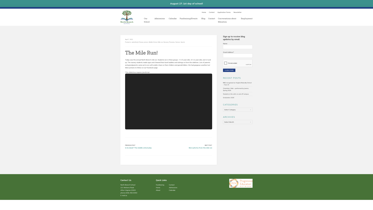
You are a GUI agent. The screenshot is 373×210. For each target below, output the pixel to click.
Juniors (146, 42)
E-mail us (123, 195)
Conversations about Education (227, 20)
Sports (183, 42)
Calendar (173, 18)
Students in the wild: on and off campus (236, 94)
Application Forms (224, 12)
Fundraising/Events (188, 18)
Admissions (159, 18)
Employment (247, 18)
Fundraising (160, 185)
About (158, 190)
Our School (147, 20)
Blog (203, 18)
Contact (212, 12)
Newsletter (237, 12)
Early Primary (139, 42)
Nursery (166, 42)
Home (204, 12)
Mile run (160, 42)
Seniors (177, 42)
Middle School (153, 42)
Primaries (172, 42)
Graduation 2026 (228, 97)
